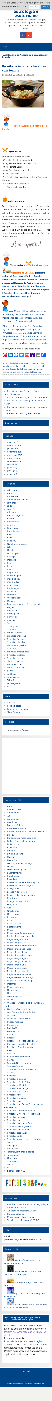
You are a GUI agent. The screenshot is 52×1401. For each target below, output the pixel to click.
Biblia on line (13, 844)
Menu (6, 47)
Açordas (40, 363)
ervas (9, 534)
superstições (13, 677)
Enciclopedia (13, 876)
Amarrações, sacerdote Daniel (21, 1211)
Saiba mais (34, 7)
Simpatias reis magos (17, 658)
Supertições (13, 1148)
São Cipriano (13, 626)
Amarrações (25, 326)
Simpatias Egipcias (16, 1117)
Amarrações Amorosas (18, 1207)
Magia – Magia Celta (16, 942)
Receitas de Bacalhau (23, 273)
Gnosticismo (13, 911)
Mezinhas (18, 311)
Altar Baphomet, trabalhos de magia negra (27, 1204)
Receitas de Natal (21, 289)
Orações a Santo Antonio (19, 1009)
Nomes (10, 993)
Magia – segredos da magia (20, 977)
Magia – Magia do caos (18, 952)
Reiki (9, 1050)
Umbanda (12, 1158)
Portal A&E (12, 610)
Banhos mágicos (40, 311)
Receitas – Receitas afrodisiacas (22, 1041)
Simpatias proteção (16, 655)
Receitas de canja (21, 296)
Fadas (10, 537)
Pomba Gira (12, 1025)
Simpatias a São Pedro (17, 1091)
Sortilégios (12, 1145)
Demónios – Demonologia (19, 863)
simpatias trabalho (16, 667)
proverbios (12, 617)
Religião (11, 1053)
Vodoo (10, 1164)
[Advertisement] (26, 766)
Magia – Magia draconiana (19, 955)
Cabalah (11, 857)
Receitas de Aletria (23, 283)
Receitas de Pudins (22, 276)
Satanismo (12, 1072)
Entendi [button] (45, 7)
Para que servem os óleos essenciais (24, 604)
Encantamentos (23, 321)
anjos (9, 506)
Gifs (9, 547)
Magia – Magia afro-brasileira (21, 936)
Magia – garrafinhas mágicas (20, 933)
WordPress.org (14, 712)
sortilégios (12, 674)
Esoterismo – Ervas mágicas (20, 885)
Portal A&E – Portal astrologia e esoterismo (26, 11)
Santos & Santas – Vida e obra (21, 1069)
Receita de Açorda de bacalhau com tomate (22, 369)
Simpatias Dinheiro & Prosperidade (19, 336)
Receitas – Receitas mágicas (20, 1047)
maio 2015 (12, 474)
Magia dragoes (14, 575)
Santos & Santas (15, 1066)
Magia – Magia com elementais (22, 945)
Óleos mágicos (14, 996)
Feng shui (12, 541)
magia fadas (13, 582)
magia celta (12, 572)
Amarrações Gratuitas (17, 499)
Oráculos (11, 1015)
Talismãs (11, 680)
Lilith (9, 566)
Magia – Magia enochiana (19, 961)
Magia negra (13, 588)
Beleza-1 (11, 835)
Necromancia (13, 990)
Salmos (10, 623)
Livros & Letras (14, 923)
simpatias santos (15, 661)
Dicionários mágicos (16, 869)
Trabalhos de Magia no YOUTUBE (23, 1220)
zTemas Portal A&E (16, 1171)
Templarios (12, 1155)
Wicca (14, 329)
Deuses (10, 866)
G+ (26, 1376)
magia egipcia (13, 579)
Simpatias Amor (10, 326)
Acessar (11, 702)
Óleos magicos (14, 598)
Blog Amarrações (15, 1214)
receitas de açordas (11, 372)
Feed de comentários (17, 709)
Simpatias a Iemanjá (32, 333)
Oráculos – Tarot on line (18, 1018)
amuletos (11, 503)
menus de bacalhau (38, 366)
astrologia (12, 512)
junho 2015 (12, 471)
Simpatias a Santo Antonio (19, 1082)
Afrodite (23, 314)
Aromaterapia (13, 819)
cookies (11, 525)
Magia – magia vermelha (19, 974)
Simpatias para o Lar (38, 343)
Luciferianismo (14, 927)
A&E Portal (12, 490)
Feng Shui (22, 343)
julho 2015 (12, 467)
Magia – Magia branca (17, 939)
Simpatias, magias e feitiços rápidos (24, 1139)
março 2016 (12, 442)
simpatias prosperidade (18, 652)
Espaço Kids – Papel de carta (21, 895)
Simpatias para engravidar (19, 1126)
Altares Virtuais (14, 809)
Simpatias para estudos (18, 1129)
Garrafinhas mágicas (16, 544)
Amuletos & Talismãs (12, 333)
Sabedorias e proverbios (18, 1056)
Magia (10, 930)
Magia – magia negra (17, 968)
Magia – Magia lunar (16, 965)
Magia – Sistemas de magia (20, 980)
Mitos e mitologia (15, 987)
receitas (30, 75)
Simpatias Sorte (14, 1136)
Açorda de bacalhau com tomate (20, 363)
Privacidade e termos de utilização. (23, 1341)
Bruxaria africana (15, 854)
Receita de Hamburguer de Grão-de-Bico (27, 397)
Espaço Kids (13, 888)
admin (19, 75)
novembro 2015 (14, 455)
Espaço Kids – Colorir (17, 892)
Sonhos (10, 671)
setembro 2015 (14, 461)
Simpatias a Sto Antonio (24, 339)
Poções (10, 607)
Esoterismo (12, 879)
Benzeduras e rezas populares (21, 838)
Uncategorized (14, 683)
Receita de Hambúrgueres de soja (23, 413)
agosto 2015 (13, 464)
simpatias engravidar (17, 645)
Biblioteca (12, 847)
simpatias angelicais (16, 636)
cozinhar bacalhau (20, 366)
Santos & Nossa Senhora (19, 1063)
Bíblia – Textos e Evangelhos (21, 841)
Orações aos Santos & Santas (21, 1012)
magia (10, 569)
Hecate (10, 550)
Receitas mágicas (40, 289)
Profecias (11, 1034)
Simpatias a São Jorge (17, 1088)
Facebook (26, 1371)
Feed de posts (14, 706)
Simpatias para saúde (17, 1133)
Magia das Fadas (34, 318)
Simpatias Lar (13, 1120)
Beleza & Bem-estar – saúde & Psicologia (27, 831)
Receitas (36, 265)
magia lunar (12, 585)
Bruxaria (11, 850)
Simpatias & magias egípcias (31, 329)
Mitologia (11, 594)
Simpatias (11, 629)
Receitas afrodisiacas (14, 293)
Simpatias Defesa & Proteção (21, 1110)
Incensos (11, 560)
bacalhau (6, 366)
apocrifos (11, 509)
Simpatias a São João (17, 1085)
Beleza (27, 311)
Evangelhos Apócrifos (17, 901)
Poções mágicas (15, 1022)
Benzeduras (13, 521)
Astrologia (12, 822)
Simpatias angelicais (16, 1098)
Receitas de (23, 286)
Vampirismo (12, 1161)
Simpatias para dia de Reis (19, 1123)
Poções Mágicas (10, 314)
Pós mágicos (13, 613)
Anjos (30, 314)
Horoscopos (8, 321)
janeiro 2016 (13, 448)
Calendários (12, 860)
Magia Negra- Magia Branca (20, 1217)
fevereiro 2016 (14, 445)
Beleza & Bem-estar (16, 828)
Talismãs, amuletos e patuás (20, 1152)
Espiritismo (12, 898)
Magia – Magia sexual (17, 971)
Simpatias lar (13, 648)
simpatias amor (14, 632)
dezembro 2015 (14, 452)
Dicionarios (12, 528)
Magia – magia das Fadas (19, 949)
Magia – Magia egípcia (17, 958)
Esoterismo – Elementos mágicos (23, 882)
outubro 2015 (13, 458)
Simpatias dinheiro (16, 642)
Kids (9, 563)
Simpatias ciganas (15, 1101)
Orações (11, 601)
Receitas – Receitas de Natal (21, 1044)
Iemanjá (11, 556)
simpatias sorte (14, 664)
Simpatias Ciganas (15, 639)
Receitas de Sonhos (27, 279)
